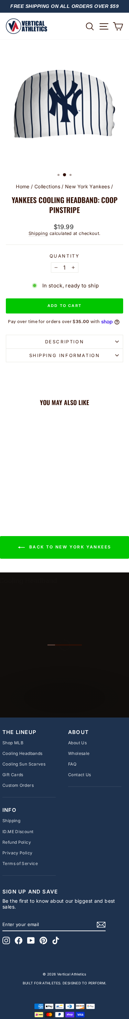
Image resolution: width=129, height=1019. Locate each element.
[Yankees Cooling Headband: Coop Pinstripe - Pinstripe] (28, 495)
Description (64, 341)
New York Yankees (87, 186)
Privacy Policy (17, 852)
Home (23, 186)
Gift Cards (12, 774)
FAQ (72, 764)
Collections (47, 186)
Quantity (65, 256)
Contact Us (79, 774)
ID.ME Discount (17, 831)
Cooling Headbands (22, 753)
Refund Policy (16, 842)
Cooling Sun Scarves (23, 764)
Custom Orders (18, 785)
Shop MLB (12, 742)
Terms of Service (20, 863)
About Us (77, 742)
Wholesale (78, 753)
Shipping (38, 233)
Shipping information (64, 355)
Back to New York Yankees (69, 546)
